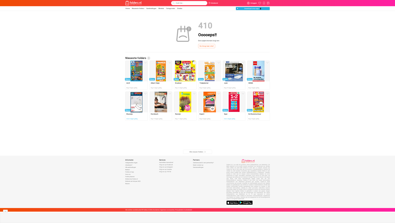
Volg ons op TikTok (165, 171)
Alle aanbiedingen (130, 167)
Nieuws (127, 183)
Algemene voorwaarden (167, 210)
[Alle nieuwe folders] (148, 58)
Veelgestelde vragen (131, 162)
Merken (127, 169)
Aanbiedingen (151, 8)
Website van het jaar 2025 (132, 181)
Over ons (128, 174)
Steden (179, 8)
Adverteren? (128, 165)
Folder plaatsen (130, 176)
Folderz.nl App (129, 172)
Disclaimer (156, 210)
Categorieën (170, 8)
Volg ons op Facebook (166, 164)
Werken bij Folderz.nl (131, 179)
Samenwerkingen (198, 167)
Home (127, 8)
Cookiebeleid (188, 210)
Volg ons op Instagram (166, 167)
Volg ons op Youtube (165, 169)
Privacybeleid (179, 210)
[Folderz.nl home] (133, 3)
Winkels (161, 8)
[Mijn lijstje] (268, 3)
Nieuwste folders (138, 8)
